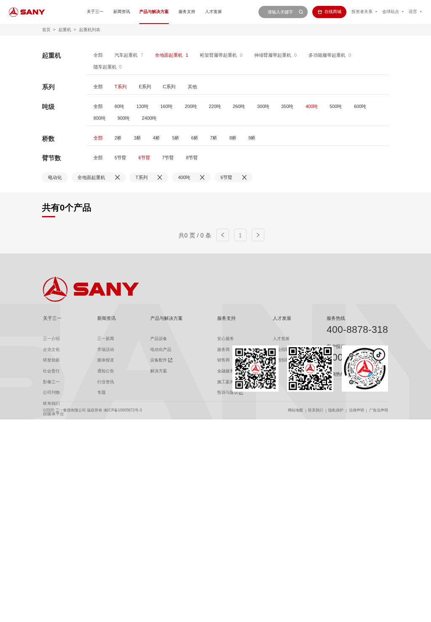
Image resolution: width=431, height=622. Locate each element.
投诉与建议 (227, 392)
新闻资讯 (121, 11)
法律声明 (356, 410)
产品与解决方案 (154, 11)
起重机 (65, 29)
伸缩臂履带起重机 (272, 55)
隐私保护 (335, 410)
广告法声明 (378, 410)
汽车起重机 (126, 55)
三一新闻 (105, 338)
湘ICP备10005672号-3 (123, 410)
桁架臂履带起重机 (218, 55)
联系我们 (315, 410)
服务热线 (336, 318)
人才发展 (213, 11)
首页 (46, 29)
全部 (98, 55)
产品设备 (158, 338)
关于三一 (95, 11)
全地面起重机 (169, 55)
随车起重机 (105, 66)
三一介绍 (51, 338)
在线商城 (333, 11)
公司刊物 (51, 392)
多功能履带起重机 (327, 55)
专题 (101, 392)
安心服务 (225, 338)
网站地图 (295, 410)
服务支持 (186, 11)
